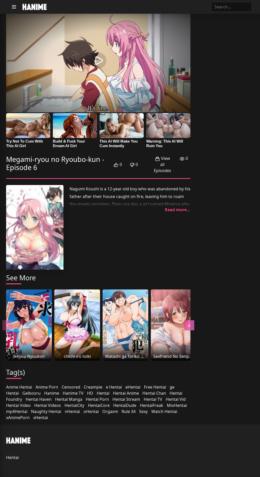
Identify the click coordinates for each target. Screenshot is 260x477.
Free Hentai (155, 387)
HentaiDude (124, 405)
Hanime (51, 393)
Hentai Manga (68, 399)
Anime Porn (47, 387)
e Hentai (114, 387)
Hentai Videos (47, 405)
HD (90, 393)
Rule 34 (129, 411)
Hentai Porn (97, 399)
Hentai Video (18, 405)
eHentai (132, 387)
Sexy (143, 411)
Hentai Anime (126, 393)
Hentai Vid (176, 399)
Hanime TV (73, 393)
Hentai (103, 393)
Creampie (93, 387)
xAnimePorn (18, 417)
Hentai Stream (126, 399)
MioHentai (177, 405)
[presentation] (7, 325)
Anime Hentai (19, 387)
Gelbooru (31, 393)
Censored (71, 387)
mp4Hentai (16, 411)
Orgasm (110, 411)
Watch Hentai (164, 411)
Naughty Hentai (46, 411)
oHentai (91, 411)
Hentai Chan (154, 393)
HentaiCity (74, 405)
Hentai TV (153, 399)
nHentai (72, 411)
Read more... (177, 209)
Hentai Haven (39, 399)
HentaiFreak (151, 405)
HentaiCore (99, 405)
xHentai (40, 417)
